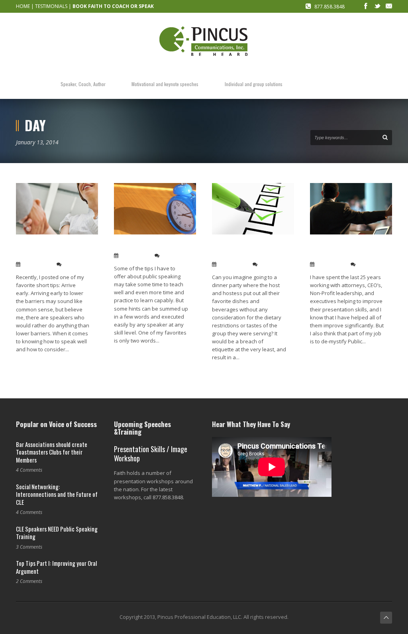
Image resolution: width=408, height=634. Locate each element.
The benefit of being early (150, 246)
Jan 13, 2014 (37, 264)
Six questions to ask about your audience (241, 250)
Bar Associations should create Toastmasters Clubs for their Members (51, 452)
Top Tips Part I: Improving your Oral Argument (56, 567)
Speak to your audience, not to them (50, 250)
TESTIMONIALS (51, 6)
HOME (23, 6)
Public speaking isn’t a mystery (342, 250)
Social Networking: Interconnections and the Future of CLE (57, 494)
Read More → (31, 362)
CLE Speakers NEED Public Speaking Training (57, 532)
